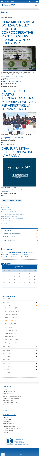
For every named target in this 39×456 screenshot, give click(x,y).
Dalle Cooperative (9, 240)
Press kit (5, 432)
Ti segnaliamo (7, 421)
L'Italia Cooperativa (8, 423)
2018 (7, 363)
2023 (7, 347)
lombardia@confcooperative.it (22, 444)
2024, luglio (10, 324)
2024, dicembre (11, 308)
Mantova (10, 79)
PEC (2, 1)
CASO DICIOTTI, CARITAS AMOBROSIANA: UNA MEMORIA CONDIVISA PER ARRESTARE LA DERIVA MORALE (18, 100)
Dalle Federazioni (9, 237)
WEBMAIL (7, 1)
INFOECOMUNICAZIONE (12, 200)
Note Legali (28, 451)
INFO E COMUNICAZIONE (9, 414)
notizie (6, 191)
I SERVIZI (5, 410)
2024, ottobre (11, 314)
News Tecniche (7, 419)
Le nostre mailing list (9, 426)
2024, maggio (11, 330)
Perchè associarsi (8, 400)
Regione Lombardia (6, 257)
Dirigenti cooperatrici (9, 395)
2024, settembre (12, 317)
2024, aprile (10, 333)
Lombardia (20, 257)
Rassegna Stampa (8, 430)
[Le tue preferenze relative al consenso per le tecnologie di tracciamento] (3, 454)
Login (12, 1)
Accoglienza (14, 139)
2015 (7, 373)
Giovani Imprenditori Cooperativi (12, 396)
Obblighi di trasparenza (10, 406)
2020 (7, 356)
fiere (13, 81)
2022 (7, 350)
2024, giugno (11, 327)
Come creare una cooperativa (11, 398)
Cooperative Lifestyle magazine (12, 425)
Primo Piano (7, 230)
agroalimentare (9, 78)
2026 (7, 299)
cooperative (24, 254)
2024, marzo (10, 336)
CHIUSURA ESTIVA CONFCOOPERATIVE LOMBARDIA (17, 152)
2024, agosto (10, 320)
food (9, 81)
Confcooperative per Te (10, 402)
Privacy (21, 451)
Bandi (14, 257)
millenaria (19, 81)
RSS (37, 230)
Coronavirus (4, 254)
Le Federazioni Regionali (10, 391)
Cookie (14, 451)
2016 (7, 369)
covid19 (25, 257)
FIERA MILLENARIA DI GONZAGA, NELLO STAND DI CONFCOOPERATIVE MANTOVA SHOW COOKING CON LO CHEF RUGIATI (17, 32)
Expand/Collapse (35, 237)
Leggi (2, 85)
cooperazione (21, 252)
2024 (7, 305)
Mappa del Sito (19, 454)
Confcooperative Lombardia (12, 76)
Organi (5, 389)
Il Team (5, 404)
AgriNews (31, 252)
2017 (7, 366)
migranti (6, 139)
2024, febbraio (11, 339)
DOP (16, 78)
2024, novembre (12, 311)
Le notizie (5, 417)
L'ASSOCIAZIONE (7, 386)
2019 (6, 360)
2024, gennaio (11, 343)
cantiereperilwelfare (14, 254)
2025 (7, 302)
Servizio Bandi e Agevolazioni (11, 428)
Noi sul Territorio (8, 393)
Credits (8, 451)
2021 (7, 353)
